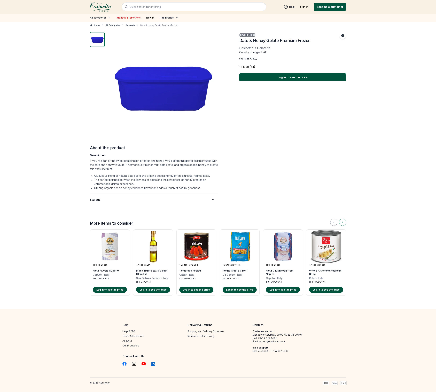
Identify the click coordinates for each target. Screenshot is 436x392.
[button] (110, 262)
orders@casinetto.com (272, 341)
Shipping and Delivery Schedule (206, 331)
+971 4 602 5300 (267, 338)
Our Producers (130, 345)
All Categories (113, 25)
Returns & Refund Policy (201, 336)
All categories (98, 17)
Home (97, 25)
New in (150, 17)
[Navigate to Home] (100, 6)
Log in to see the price (293, 77)
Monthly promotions (129, 17)
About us (127, 340)
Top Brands (167, 17)
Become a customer (329, 6)
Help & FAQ (128, 331)
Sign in (304, 6)
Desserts (130, 25)
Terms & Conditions (133, 336)
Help (292, 6)
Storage (95, 199)
